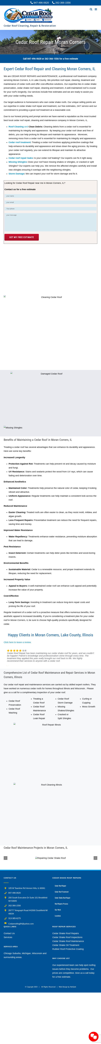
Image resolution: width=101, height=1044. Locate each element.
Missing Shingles (18, 162)
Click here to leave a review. (17, 642)
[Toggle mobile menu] (96, 9)
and (19, 126)
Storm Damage (16, 173)
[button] (5, 858)
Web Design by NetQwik (67, 987)
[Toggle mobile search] (91, 9)
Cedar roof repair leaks (21, 158)
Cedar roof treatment (20, 142)
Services (8, 937)
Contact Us (9, 933)
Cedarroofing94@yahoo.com (21, 924)
